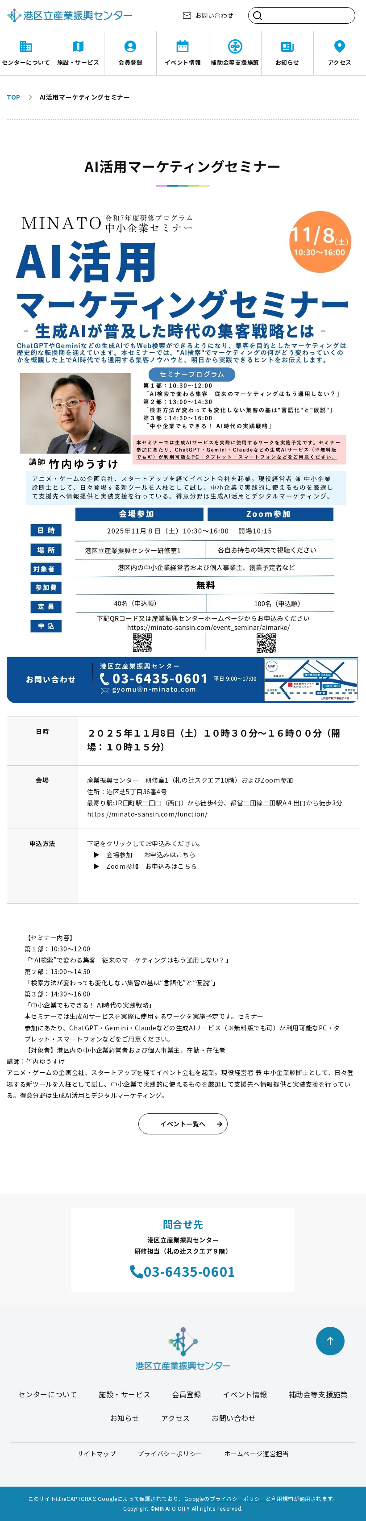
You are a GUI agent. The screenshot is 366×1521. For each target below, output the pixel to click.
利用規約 (282, 1498)
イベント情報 (183, 62)
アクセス (340, 62)
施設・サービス (78, 62)
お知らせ (287, 62)
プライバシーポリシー (170, 1453)
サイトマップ (96, 1453)
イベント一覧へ (183, 1123)
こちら (186, 854)
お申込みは (160, 854)
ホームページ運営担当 (256, 1453)
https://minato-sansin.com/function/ (147, 813)
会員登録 (130, 62)
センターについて (26, 62)
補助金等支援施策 (235, 62)
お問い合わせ (214, 15)
